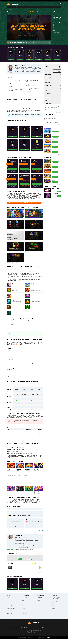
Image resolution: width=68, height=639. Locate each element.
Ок (48, 637)
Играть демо (20, 489)
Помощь (53, 603)
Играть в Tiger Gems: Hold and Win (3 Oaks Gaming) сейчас (24, 203)
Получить (59, 191)
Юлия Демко (11, 72)
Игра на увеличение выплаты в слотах (50, 121)
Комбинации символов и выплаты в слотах (51, 122)
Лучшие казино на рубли (11, 608)
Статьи (22, 6)
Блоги (23, 614)
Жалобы (27, 6)
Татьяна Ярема (16, 549)
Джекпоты (8, 602)
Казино (9, 6)
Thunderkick (53, 175)
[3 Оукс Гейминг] (60, 67)
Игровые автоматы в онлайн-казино (50, 118)
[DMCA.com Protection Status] (33, 632)
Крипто (23, 600)
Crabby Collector (23, 385)
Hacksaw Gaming (54, 129)
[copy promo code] (21, 57)
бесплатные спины (31, 271)
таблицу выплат (26, 447)
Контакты (53, 605)
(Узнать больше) (44, 637)
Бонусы (17, 6)
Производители (24, 597)
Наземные (23, 605)
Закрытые (8, 600)
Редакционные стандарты (56, 606)
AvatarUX (8, 492)
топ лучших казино (16, 122)
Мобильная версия (30, 478)
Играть (11, 59)
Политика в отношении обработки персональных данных (56, 601)
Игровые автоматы (10, 605)
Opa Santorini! (54, 128)
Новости (32, 6)
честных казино (25, 103)
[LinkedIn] (40, 530)
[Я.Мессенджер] (39, 530)
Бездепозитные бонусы (10, 611)
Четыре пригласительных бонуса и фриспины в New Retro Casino (56, 189)
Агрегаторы (24, 603)
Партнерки (39, 600)
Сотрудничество (39, 597)
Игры (13, 6)
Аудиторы (23, 611)
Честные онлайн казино (10, 606)
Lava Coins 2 (9, 431)
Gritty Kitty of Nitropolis (31, 385)
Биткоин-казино (9, 613)
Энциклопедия (9, 614)
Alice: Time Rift (54, 179)
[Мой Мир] (42, 530)
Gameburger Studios (28, 493)
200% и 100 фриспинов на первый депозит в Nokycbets (56, 194)
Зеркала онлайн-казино (10, 610)
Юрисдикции (24, 608)
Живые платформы (25, 602)
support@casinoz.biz (47, 0)
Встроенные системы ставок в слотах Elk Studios (52, 116)
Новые (8, 597)
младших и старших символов (34, 194)
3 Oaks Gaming (9, 470)
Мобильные (24, 613)
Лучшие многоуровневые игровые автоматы (51, 119)
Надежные (8, 603)
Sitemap (53, 608)
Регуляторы (24, 610)
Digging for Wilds (39, 385)
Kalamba (17, 493)
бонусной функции (17, 344)
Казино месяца (24, 606)
